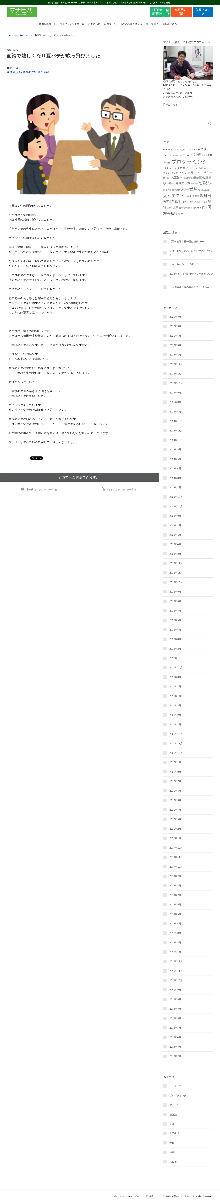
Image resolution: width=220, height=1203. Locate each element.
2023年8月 (175, 515)
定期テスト (173, 195)
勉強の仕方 (183, 183)
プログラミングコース (72, 24)
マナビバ (174, 1104)
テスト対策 (191, 154)
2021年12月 (176, 658)
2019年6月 (175, 904)
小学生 (188, 196)
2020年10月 (176, 752)
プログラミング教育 (194, 168)
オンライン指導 (177, 149)
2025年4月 (175, 411)
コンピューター (192, 149)
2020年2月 (175, 828)
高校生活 (174, 1161)
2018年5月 (175, 1027)
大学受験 (189, 188)
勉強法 (204, 183)
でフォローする (121, 489)
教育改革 (168, 201)
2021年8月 (175, 677)
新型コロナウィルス (192, 201)
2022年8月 (175, 601)
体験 (12, 72)
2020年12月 (176, 733)
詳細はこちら (170, 104)
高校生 (179, 213)
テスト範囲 (206, 155)
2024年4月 (175, 468)
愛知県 (195, 196)
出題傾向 (171, 183)
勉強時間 (194, 183)
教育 (171, 1142)
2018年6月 (175, 1018)
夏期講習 (176, 189)
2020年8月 (175, 771)
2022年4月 (175, 629)
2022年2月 (175, 648)
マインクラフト (189, 172)
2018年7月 (175, 1008)
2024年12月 (176, 420)
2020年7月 (175, 781)
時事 (171, 1152)
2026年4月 (175, 335)
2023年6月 (175, 534)
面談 (47, 72)
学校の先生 (30, 72)
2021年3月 (175, 705)
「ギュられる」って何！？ (183, 264)
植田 (205, 202)
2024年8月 (175, 449)
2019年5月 (175, 914)
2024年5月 (175, 458)
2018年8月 (175, 999)
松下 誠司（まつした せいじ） (180, 81)
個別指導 (187, 177)
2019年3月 (175, 932)
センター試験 (176, 155)
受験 (171, 1123)
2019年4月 (175, 923)
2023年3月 (175, 553)
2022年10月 (176, 582)
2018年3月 (175, 1046)
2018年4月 (175, 1037)
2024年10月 (176, 439)
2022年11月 (176, 572)
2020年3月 (175, 819)
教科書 (205, 195)
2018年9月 (175, 989)
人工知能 (176, 177)
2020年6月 (175, 790)
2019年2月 (175, 942)
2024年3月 (175, 477)
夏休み (168, 190)
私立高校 (176, 207)
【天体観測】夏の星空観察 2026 (186, 241)
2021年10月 (176, 667)
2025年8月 (175, 401)
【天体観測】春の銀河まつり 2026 (189, 286)
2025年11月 (176, 373)
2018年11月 (176, 970)
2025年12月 (176, 364)
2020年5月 (175, 800)
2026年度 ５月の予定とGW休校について (191, 275)
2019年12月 (176, 847)
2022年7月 (175, 610)
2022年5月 (175, 620)
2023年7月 (175, 525)
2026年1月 (175, 354)
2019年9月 (175, 876)
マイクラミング (170, 173)
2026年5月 (175, 326)
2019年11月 (176, 857)
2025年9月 (175, 392)
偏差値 (197, 177)
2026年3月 (175, 345)
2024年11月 (176, 430)
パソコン (167, 163)
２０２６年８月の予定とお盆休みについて (191, 252)
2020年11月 (176, 743)
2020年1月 (175, 838)
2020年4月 (175, 809)
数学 (178, 201)
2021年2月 (175, 714)
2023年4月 (175, 544)
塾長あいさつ (169, 24)
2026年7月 (175, 316)
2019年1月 (175, 951)
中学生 (205, 172)
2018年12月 (176, 961)
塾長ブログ (152, 24)
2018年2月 (175, 1056)
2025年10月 (176, 383)
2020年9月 (175, 762)
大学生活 (174, 1133)
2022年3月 (175, 639)
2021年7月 (175, 686)
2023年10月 (176, 506)
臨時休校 (197, 207)
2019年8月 (175, 885)
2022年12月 (176, 563)
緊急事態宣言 (187, 207)
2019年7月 (175, 895)
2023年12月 (176, 496)
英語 (204, 207)
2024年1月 (175, 487)
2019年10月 (176, 866)
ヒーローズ (17, 67)
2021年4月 (175, 696)
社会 (169, 207)
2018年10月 (176, 980)
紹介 (40, 72)
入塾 (19, 72)
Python (166, 149)
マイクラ (207, 168)
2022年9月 (175, 591)
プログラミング (189, 161)
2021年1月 (175, 724)
